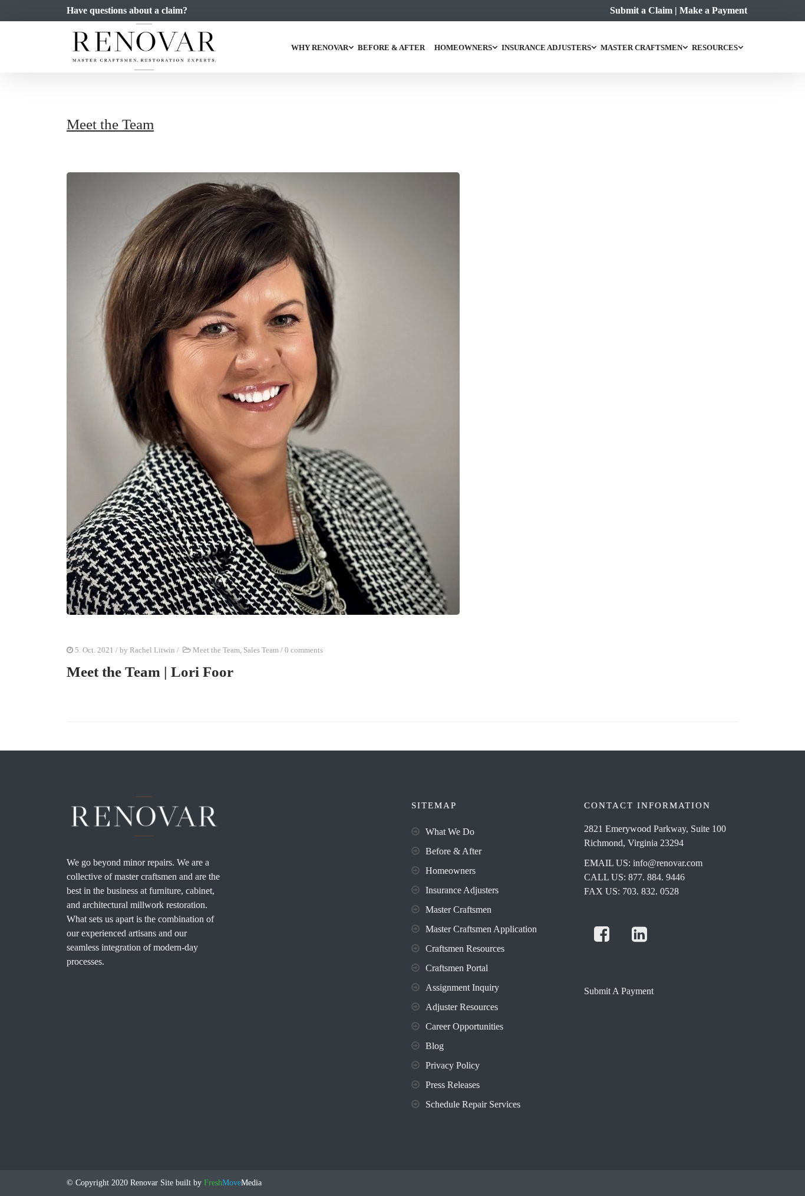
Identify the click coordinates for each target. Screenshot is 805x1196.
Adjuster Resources (461, 1007)
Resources (715, 47)
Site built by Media (210, 1182)
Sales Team (261, 649)
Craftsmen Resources (464, 948)
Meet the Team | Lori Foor (150, 672)
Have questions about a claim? (127, 10)
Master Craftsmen (641, 47)
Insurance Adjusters (546, 47)
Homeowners (463, 47)
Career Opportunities (464, 1026)
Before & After (391, 47)
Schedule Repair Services (472, 1104)
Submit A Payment (619, 991)
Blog (434, 1046)
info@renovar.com (667, 863)
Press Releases (452, 1085)
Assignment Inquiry (462, 987)
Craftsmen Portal (456, 968)
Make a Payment (713, 10)
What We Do (449, 832)
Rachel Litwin (152, 649)
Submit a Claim (641, 10)
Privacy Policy (452, 1065)
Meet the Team (216, 649)
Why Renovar (319, 47)
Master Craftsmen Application (481, 929)
